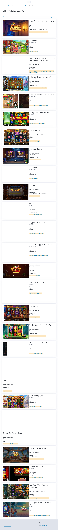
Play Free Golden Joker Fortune (36, 477)
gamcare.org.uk (43, 525)
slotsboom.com (7, 526)
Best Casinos (17, 2)
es (28, 2)
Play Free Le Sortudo (34, 51)
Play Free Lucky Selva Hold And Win (37, 123)
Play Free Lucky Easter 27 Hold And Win (38, 335)
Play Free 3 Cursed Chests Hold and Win (38, 87)
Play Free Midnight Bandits (35, 159)
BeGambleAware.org (44, 523)
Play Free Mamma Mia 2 (35, 196)
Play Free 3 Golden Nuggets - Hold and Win (39, 255)
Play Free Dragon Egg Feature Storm (10, 443)
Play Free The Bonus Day (35, 141)
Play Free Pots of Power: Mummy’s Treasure (39, 32)
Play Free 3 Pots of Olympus (35, 406)
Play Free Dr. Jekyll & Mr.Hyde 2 (36, 353)
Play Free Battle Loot (34, 178)
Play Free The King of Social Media (37, 459)
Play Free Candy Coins (7, 391)
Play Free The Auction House (36, 214)
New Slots (12, 2)
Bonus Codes (24, 2)
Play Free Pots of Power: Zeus (36, 293)
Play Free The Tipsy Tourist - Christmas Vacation (40, 515)
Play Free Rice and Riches (35, 275)
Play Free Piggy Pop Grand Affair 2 (37, 233)
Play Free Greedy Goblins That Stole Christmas (39, 498)
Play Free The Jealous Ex (35, 317)
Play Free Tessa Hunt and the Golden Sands (39, 105)
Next (3, 16)
